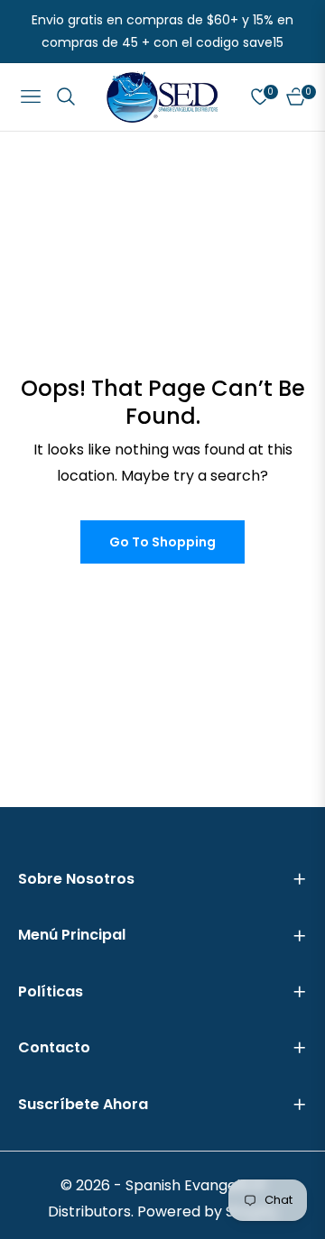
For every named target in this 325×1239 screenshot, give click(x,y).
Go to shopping (162, 542)
